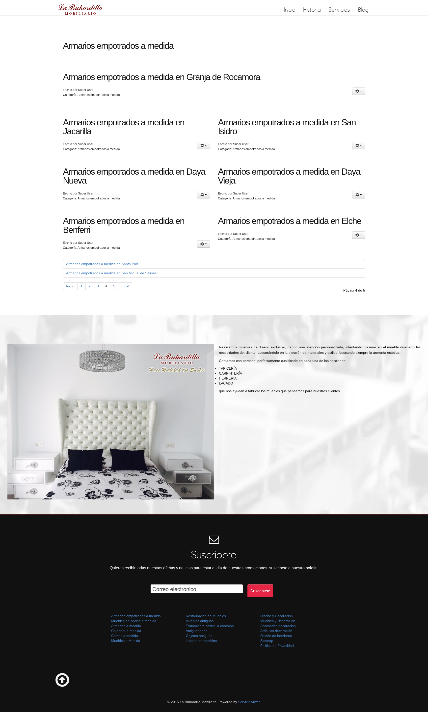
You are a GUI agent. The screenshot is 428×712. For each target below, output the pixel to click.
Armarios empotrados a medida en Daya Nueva (134, 176)
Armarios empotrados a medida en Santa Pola (102, 264)
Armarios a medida (126, 626)
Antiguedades (196, 631)
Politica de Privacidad (277, 646)
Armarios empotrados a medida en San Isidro (287, 126)
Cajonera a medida (126, 631)
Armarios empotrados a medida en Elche (289, 221)
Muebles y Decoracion (277, 621)
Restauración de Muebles (206, 616)
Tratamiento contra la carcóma (210, 626)
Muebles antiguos (200, 621)
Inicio (289, 9)
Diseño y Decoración (276, 616)
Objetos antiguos (199, 636)
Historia (312, 9)
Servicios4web (249, 702)
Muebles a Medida (125, 641)
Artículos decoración (276, 631)
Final (125, 286)
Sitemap (266, 641)
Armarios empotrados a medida (136, 616)
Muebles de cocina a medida (133, 621)
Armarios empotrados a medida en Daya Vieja (289, 176)
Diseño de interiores (276, 636)
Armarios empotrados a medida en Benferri (123, 225)
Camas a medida (124, 636)
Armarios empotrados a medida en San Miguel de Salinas (111, 273)
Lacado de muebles (201, 641)
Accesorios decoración (278, 626)
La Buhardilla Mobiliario (80, 9)
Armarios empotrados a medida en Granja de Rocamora (161, 77)
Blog (363, 9)
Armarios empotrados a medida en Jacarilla (123, 126)
